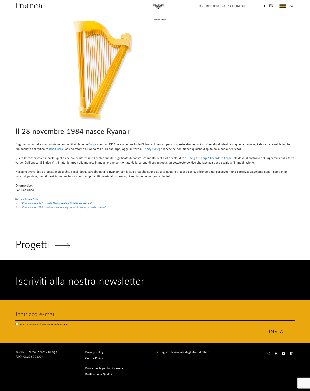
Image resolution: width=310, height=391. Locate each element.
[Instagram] (268, 354)
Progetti (35, 245)
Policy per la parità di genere (104, 368)
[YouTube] (283, 354)
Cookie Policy (94, 358)
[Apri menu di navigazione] (283, 6)
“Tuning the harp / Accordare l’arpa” (209, 158)
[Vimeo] (291, 354)
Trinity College (153, 149)
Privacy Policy (94, 352)
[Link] (29, 7)
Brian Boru (56, 149)
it (265, 6)
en (271, 6)
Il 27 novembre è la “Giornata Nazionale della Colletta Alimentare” (56, 203)
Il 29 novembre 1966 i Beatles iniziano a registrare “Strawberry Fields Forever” (63, 207)
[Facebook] (276, 354)
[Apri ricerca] (292, 6)
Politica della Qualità (98, 374)
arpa (93, 144)
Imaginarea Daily (29, 199)
